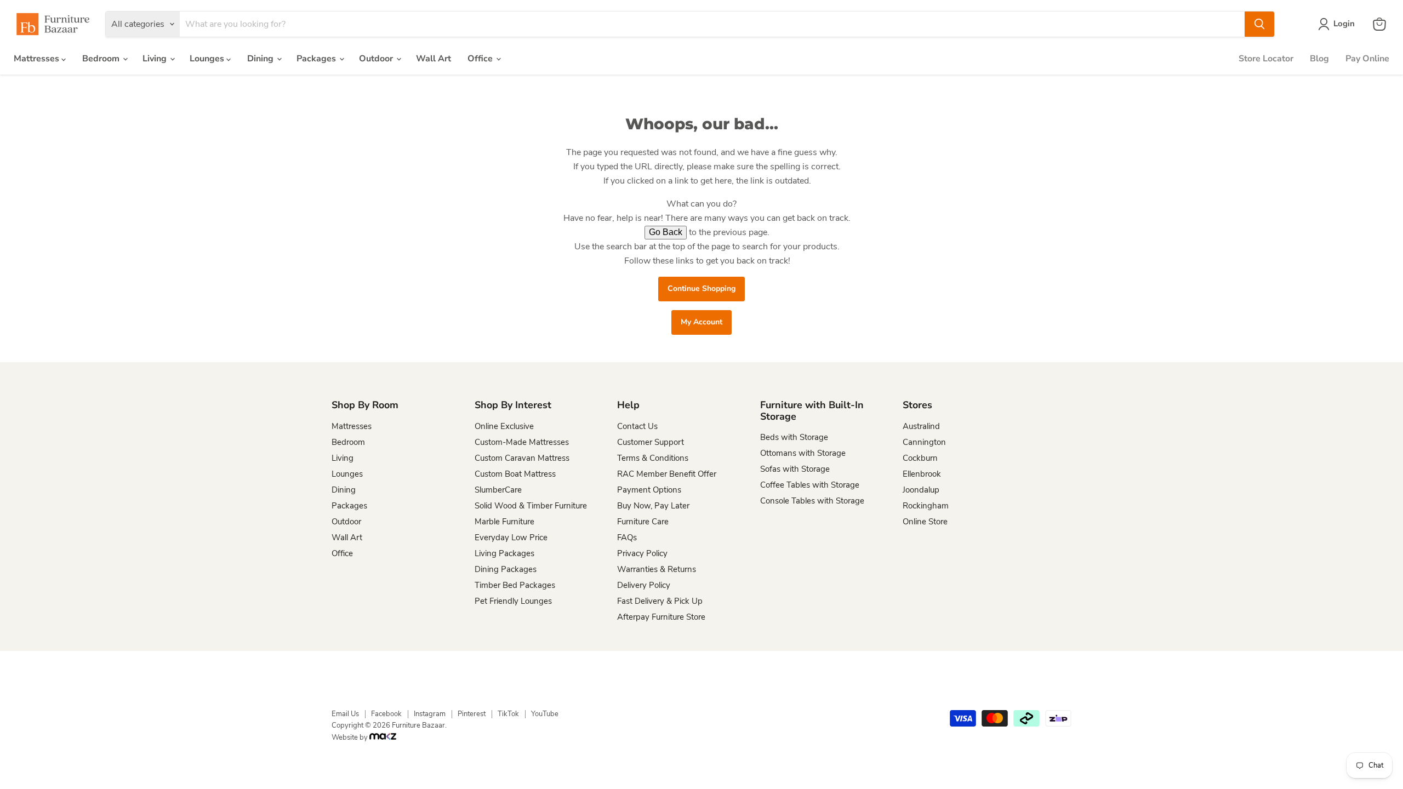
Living (155, 59)
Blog (1319, 59)
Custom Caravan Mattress (522, 458)
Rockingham (926, 505)
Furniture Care (643, 521)
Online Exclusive (504, 426)
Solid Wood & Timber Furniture (531, 505)
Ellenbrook (922, 473)
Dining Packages (506, 569)
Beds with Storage (794, 437)
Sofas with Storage (795, 469)
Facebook (386, 714)
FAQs (627, 537)
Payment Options (649, 489)
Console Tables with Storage (812, 500)
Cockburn (920, 458)
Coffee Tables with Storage (809, 484)
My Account (701, 322)
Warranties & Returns (656, 569)
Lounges (208, 59)
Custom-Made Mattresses (522, 442)
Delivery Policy (643, 585)
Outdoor (377, 59)
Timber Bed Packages (515, 585)
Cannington (924, 442)
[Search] (1259, 24)
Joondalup (921, 489)
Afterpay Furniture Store (661, 616)
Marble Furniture (504, 521)
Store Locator (1266, 59)
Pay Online (1367, 59)
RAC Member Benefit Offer (666, 473)
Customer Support (650, 442)
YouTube (544, 714)
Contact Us (637, 426)
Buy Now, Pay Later (653, 505)
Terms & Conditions (652, 458)
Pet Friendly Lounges (513, 601)
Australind (921, 426)
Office (481, 59)
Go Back (665, 232)
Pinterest (472, 714)
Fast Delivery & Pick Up (660, 601)
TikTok (508, 714)
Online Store (925, 521)
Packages (317, 59)
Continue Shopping (701, 288)
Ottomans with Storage (803, 453)
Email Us (345, 714)
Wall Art (433, 59)
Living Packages (504, 553)
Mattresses (37, 59)
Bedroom (102, 59)
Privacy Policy (642, 553)
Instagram (430, 714)
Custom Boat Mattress (515, 473)
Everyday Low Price (511, 537)
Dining (261, 59)
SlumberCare (498, 489)
